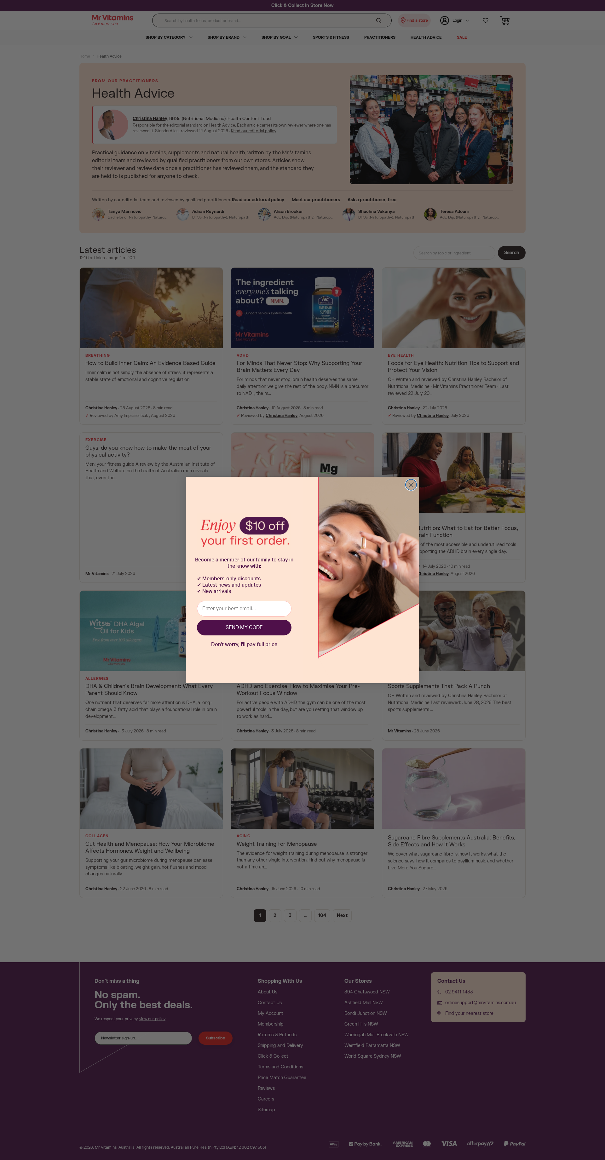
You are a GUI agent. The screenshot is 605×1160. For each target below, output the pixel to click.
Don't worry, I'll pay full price (244, 644)
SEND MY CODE (244, 627)
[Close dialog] (411, 484)
